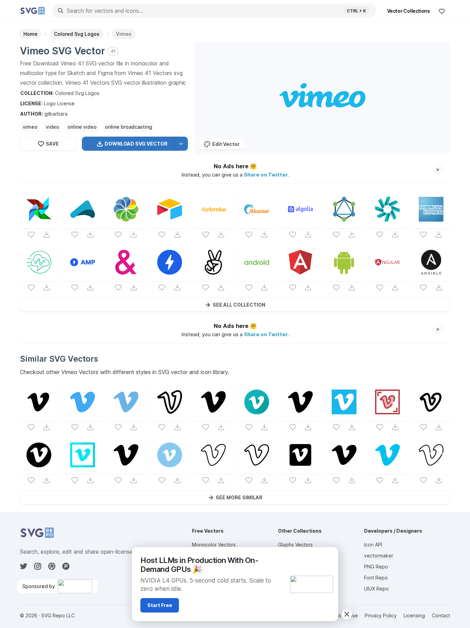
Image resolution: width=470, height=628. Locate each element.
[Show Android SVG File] (256, 277)
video (52, 127)
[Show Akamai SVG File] (256, 224)
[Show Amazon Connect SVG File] (38, 277)
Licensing (414, 615)
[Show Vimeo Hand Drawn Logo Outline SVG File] (169, 416)
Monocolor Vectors (214, 544)
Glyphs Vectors (295, 544)
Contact (441, 615)
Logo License (59, 103)
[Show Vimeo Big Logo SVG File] (300, 416)
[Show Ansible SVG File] (431, 277)
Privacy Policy (381, 615)
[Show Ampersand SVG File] (125, 277)
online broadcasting (128, 127)
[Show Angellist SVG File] (213, 277)
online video (82, 127)
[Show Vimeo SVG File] (82, 416)
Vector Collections (408, 11)
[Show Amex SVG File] (431, 224)
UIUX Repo (376, 589)
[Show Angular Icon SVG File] (300, 277)
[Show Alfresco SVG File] (125, 224)
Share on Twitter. (266, 174)
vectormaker (378, 555)
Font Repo (376, 578)
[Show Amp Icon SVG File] (169, 277)
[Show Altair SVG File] (344, 224)
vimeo (30, 127)
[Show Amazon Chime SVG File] (387, 224)
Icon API (373, 544)
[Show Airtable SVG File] (169, 224)
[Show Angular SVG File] (387, 277)
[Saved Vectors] (442, 11)
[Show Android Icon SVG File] (344, 277)
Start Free (159, 605)
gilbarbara (55, 114)
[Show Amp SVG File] (82, 277)
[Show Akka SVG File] (82, 224)
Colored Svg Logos (77, 93)
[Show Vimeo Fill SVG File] (38, 416)
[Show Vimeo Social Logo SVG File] (213, 416)
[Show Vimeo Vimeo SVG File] (213, 469)
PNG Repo (376, 567)
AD (329, 555)
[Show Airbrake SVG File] (213, 224)
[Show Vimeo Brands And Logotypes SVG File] (387, 416)
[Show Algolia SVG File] (300, 224)
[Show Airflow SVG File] (38, 224)
